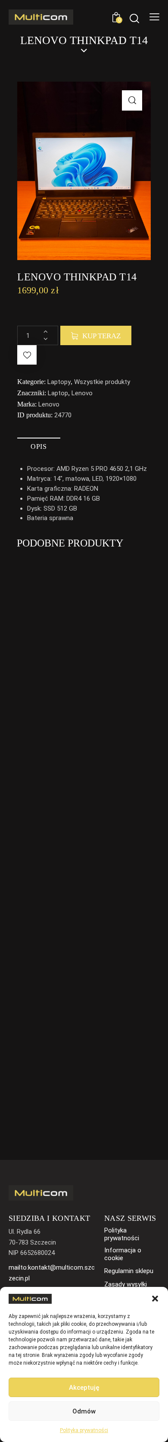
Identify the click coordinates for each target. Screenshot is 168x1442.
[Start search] (134, 18)
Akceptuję (84, 1387)
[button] (155, 1298)
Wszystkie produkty (102, 382)
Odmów (84, 1411)
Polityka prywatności (84, 1430)
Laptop (58, 393)
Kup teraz (101, 336)
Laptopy (59, 382)
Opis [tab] (39, 446)
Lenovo (82, 393)
